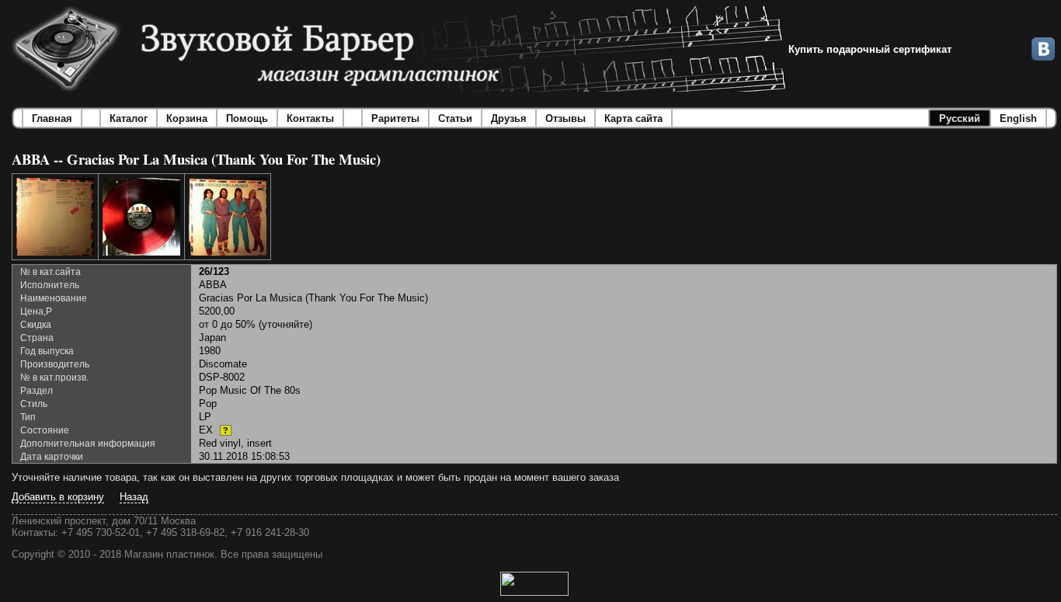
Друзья (509, 118)
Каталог (129, 118)
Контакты (310, 118)
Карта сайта (633, 118)
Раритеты (395, 118)
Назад (134, 497)
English (1018, 118)
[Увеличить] (55, 217)
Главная (52, 118)
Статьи (455, 118)
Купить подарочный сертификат (869, 49)
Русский (959, 118)
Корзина (186, 118)
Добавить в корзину (58, 497)
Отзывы (565, 118)
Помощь (247, 118)
